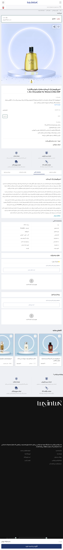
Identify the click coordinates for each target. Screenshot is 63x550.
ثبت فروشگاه (27, 457)
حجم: (59, 116)
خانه (60, 10)
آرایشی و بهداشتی (55, 10)
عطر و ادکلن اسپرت (41, 10)
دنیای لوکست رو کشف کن (55, 464)
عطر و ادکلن (48, 10)
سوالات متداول (58, 457)
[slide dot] (31, 81)
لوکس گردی (27, 460)
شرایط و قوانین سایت (25, 451)
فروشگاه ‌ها (27, 454)
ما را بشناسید (59, 451)
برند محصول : (57, 110)
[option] (31, 54)
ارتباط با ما (59, 454)
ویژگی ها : (58, 122)
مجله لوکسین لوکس (57, 460)
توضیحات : (57, 97)
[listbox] (31, 54)
